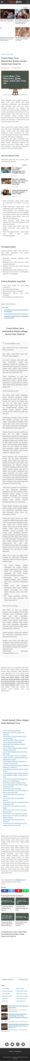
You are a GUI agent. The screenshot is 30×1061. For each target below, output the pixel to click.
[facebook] (4, 890)
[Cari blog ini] (28, 2)
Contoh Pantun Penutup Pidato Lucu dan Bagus (16, 314)
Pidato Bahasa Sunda (21, 998)
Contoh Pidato (5, 988)
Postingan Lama (23, 979)
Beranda (11, 1051)
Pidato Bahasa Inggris (21, 991)
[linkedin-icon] (23, 1044)
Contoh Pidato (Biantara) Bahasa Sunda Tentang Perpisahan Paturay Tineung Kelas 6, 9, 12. (18, 1026)
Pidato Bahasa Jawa (21, 993)
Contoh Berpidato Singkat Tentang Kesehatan (16, 773)
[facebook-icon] (7, 1044)
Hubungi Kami (17, 1051)
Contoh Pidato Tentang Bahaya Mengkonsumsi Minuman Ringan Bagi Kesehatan (13, 732)
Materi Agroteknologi (7, 991)
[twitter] (11, 890)
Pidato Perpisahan (20, 1001)
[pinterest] (18, 890)
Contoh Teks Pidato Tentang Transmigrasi (15, 756)
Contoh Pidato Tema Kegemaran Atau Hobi (15, 814)
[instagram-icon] (18, 1044)
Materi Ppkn (5, 998)
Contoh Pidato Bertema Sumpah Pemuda (14, 783)
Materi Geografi (6, 993)
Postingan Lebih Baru (7, 979)
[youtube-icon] (12, 1044)
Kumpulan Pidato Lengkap (15, 148)
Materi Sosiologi (20, 988)
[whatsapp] (25, 890)
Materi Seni (5, 1001)
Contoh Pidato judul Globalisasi (12, 788)
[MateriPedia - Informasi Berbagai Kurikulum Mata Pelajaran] (15, 2)
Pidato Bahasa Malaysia (22, 996)
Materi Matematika (7, 996)
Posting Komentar (16, 68)
